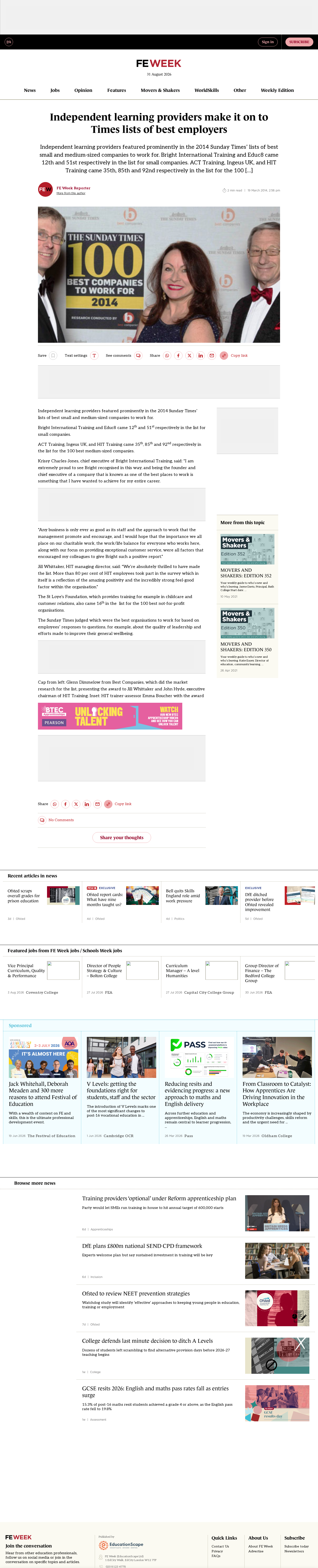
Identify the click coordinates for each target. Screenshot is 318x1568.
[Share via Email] (212, 355)
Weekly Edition (277, 90)
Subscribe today (296, 1546)
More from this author (71, 193)
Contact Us (220, 1546)
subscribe (299, 42)
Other (240, 90)
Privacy (217, 1551)
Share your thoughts (121, 837)
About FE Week (260, 1546)
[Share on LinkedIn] (200, 355)
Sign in (268, 42)
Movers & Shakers (160, 90)
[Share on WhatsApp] (167, 355)
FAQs (216, 1556)
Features (116, 90)
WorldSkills (207, 90)
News (30, 90)
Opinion (83, 90)
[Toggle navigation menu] (9, 42)
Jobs (55, 90)
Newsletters (294, 1551)
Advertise (256, 1551)
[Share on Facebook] (178, 355)
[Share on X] (189, 355)
